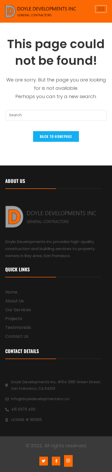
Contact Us (16, 336)
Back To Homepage (56, 136)
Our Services (18, 310)
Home (11, 292)
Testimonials (18, 327)
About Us (14, 301)
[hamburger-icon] (101, 9)
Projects (13, 319)
